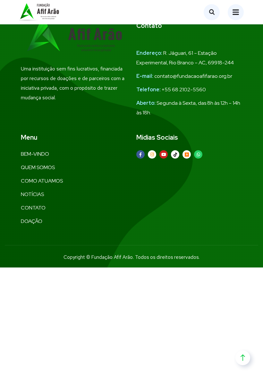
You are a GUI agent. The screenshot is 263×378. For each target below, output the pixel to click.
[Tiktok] (175, 154)
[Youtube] (163, 154)
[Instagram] (152, 154)
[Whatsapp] (198, 154)
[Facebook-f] (140, 154)
